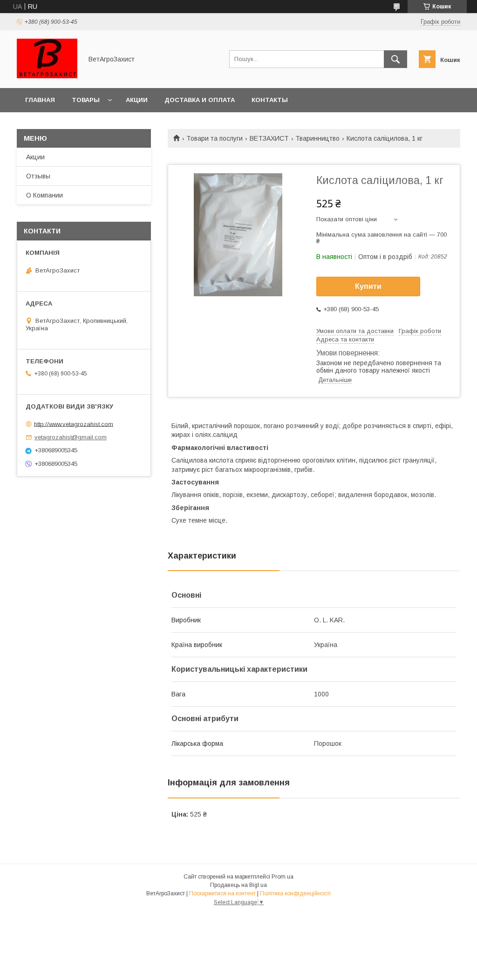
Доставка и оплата (199, 99)
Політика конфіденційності (295, 893)
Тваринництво (317, 138)
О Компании (44, 195)
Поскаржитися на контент (222, 893)
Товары (86, 99)
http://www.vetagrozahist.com (73, 423)
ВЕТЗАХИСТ (269, 138)
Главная (40, 99)
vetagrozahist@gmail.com (70, 437)
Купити (368, 286)
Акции (137, 99)
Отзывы (38, 176)
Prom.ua (282, 876)
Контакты (270, 99)
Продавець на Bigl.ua (238, 885)
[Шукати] (395, 59)
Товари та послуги (214, 138)
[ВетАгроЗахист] (47, 76)
